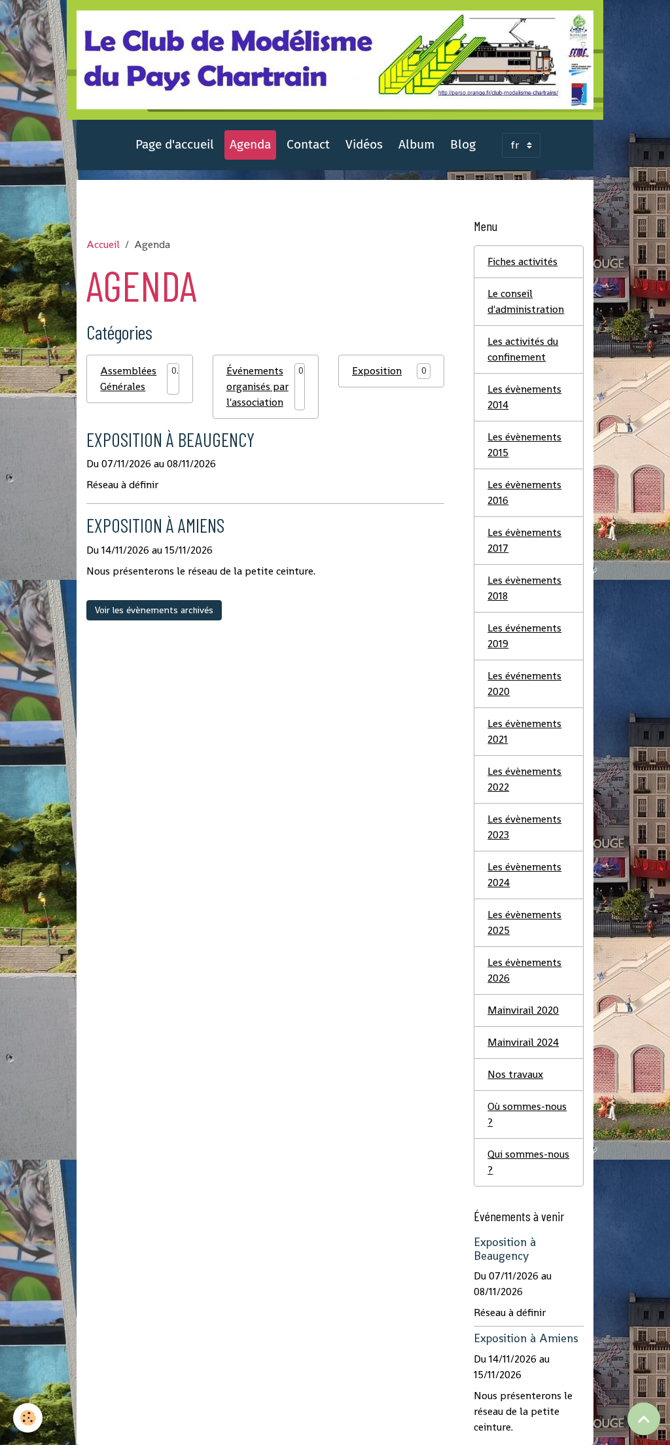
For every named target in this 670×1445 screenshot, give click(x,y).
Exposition (377, 371)
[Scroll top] (643, 1418)
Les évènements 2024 (524, 874)
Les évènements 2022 (524, 779)
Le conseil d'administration (525, 301)
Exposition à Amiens (155, 525)
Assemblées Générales (128, 378)
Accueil (103, 244)
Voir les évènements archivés (154, 610)
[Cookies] (28, 1418)
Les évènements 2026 (524, 970)
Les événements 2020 (524, 683)
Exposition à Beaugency (170, 439)
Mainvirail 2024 (523, 1042)
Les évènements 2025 (524, 922)
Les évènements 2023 (524, 827)
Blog (463, 144)
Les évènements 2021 (524, 731)
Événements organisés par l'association (257, 386)
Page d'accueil (174, 144)
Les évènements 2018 (524, 588)
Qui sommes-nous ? (528, 1162)
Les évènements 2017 (524, 540)
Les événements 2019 (524, 636)
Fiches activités (522, 261)
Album (416, 144)
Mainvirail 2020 (523, 1010)
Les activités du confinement (522, 349)
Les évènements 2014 (524, 397)
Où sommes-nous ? (527, 1114)
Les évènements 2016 (524, 492)
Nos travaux (515, 1074)
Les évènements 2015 (524, 444)
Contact (308, 144)
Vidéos (364, 144)
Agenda (250, 144)
